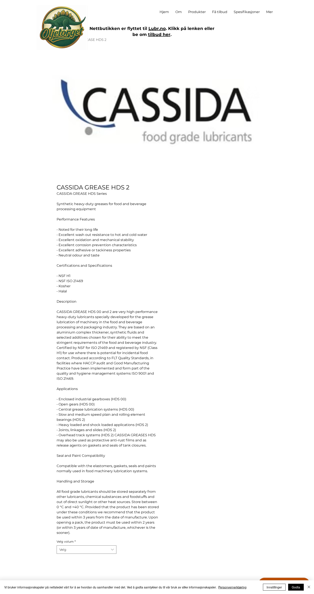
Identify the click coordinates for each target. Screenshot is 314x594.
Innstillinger (274, 587)
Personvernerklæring (232, 587)
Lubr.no (157, 28)
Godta (296, 587)
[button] (197, 12)
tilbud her (159, 34)
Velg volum (66, 541)
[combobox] (86, 549)
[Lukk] (308, 587)
